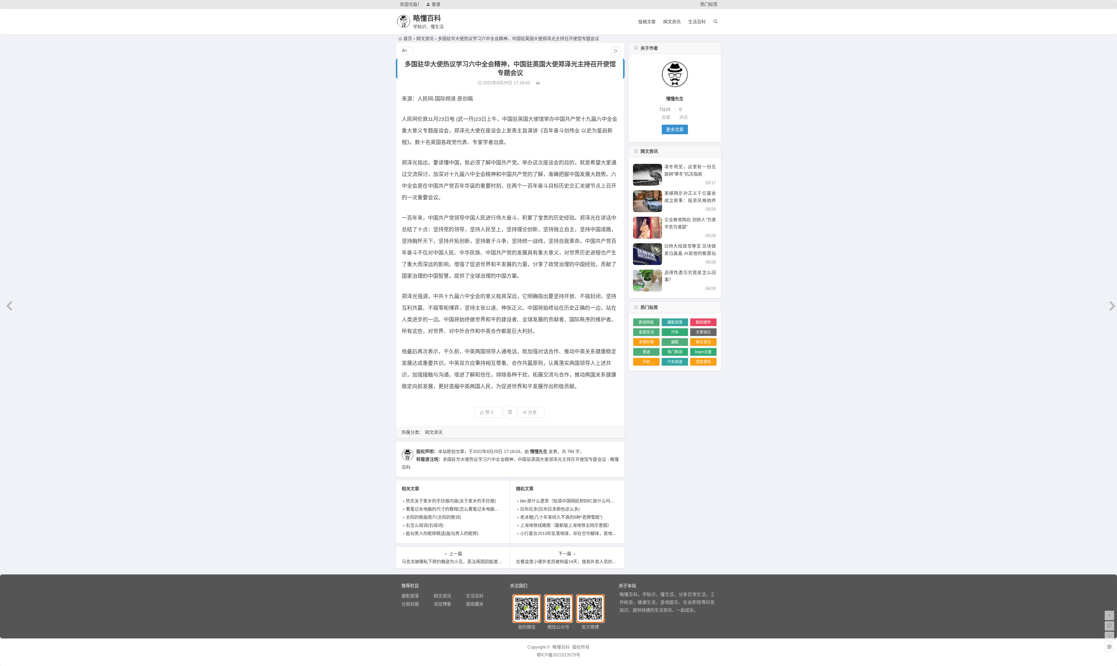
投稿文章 (647, 21)
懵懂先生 (538, 451)
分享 (532, 412)
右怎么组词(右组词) (425, 525)
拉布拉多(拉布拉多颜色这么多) (550, 508)
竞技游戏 (703, 361)
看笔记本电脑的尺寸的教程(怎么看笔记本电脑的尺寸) (457, 508)
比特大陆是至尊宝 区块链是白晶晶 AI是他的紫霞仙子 (690, 253)
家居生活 (646, 332)
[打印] (538, 82)
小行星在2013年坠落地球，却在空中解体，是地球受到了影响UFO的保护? (591, 533)
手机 (646, 361)
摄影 (675, 342)
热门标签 (709, 4)
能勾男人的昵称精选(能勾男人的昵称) (442, 533)
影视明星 (646, 322)
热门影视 (674, 352)
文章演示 (703, 332)
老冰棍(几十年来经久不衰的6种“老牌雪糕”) (561, 517)
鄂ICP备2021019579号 (558, 654)
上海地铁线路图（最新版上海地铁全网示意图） (566, 525)
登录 (436, 4)
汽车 (675, 332)
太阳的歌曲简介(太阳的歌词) (433, 517)
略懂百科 (427, 18)
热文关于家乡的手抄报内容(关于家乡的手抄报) (451, 500)
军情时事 (646, 342)
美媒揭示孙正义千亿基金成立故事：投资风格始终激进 (690, 200)
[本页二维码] (1109, 646)
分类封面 (410, 603)
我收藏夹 (474, 603)
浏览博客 (442, 603)
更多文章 (675, 129)
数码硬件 (703, 322)
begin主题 (703, 352)
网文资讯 (672, 21)
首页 (407, 38)
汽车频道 (674, 361)
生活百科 (697, 21)
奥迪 (646, 352)
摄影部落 (674, 322)
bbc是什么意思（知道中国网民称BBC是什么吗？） (569, 500)
